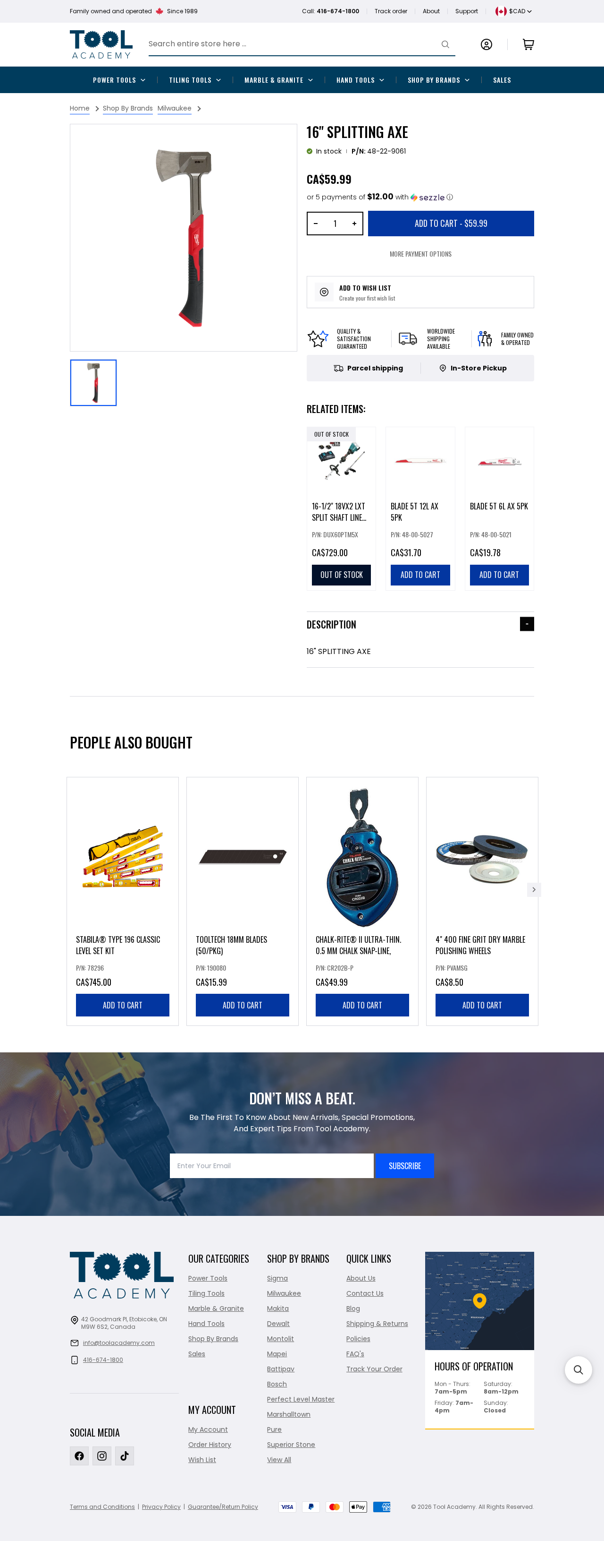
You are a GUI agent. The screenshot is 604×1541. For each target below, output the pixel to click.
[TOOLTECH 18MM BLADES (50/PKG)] (242, 901)
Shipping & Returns (377, 1323)
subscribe (405, 1165)
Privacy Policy (161, 1507)
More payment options (421, 253)
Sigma (277, 1278)
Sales (502, 80)
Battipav (280, 1369)
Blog (353, 1308)
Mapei (277, 1354)
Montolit (280, 1338)
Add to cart (123, 1005)
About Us (361, 1278)
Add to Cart (451, 223)
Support (466, 11)
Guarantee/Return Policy (223, 1507)
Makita (278, 1308)
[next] (534, 890)
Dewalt (278, 1323)
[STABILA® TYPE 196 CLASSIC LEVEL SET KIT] (123, 901)
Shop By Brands (434, 80)
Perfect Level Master (301, 1399)
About (431, 11)
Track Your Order (374, 1369)
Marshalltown (288, 1414)
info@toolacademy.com (119, 1343)
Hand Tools (355, 80)
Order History (209, 1444)
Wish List (202, 1459)
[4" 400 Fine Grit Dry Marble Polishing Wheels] (482, 901)
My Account (208, 1429)
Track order (391, 11)
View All (279, 1459)
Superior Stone (291, 1444)
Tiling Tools (190, 80)
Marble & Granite (273, 80)
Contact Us (365, 1293)
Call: (330, 11)
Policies (358, 1338)
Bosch (277, 1384)
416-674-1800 (103, 1360)
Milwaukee (284, 1293)
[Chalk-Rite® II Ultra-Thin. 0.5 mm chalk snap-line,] (362, 901)
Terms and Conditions (102, 1507)
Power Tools (114, 80)
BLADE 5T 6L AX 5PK (499, 506)
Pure (274, 1429)
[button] (380, 197)
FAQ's (355, 1354)
